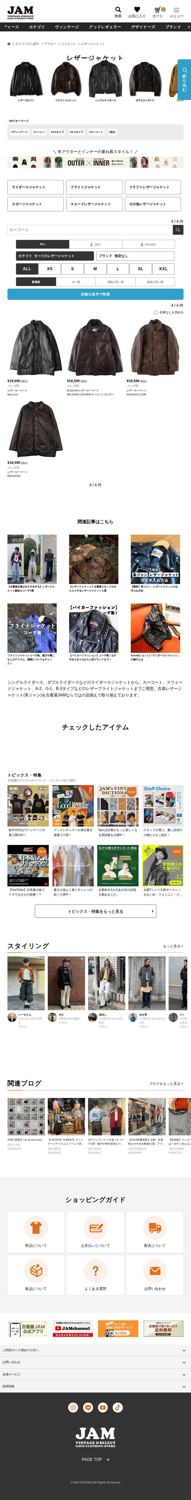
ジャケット (68, 44)
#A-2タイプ (57, 132)
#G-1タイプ (76, 132)
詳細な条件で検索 (95, 294)
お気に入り (137, 16)
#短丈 (112, 132)
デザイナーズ (143, 27)
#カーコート (96, 132)
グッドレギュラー (105, 27)
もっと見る (172, 946)
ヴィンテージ (67, 27)
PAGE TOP (92, 1459)
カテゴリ (37, 27)
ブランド (173, 27)
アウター (50, 44)
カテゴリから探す (27, 44)
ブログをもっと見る (165, 1083)
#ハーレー (39, 132)
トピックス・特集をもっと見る (95, 911)
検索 (178, 230)
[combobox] (95, 230)
